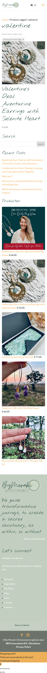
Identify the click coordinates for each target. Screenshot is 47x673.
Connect (8, 602)
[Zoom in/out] (8, 668)
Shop (6, 593)
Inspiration (9, 583)
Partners (8, 607)
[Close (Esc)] (1, 668)
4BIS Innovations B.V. (17, 643)
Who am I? (7, 176)
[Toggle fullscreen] (6, 668)
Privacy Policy (23, 646)
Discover (8, 579)
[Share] (3, 668)
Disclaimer (34, 643)
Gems (7, 597)
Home (5, 19)
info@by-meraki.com (12, 558)
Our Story (9, 588)
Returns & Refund (22, 625)
